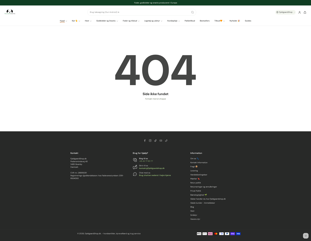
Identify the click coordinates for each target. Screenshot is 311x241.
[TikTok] (155, 140)
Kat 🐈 (75, 21)
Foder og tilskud (130, 21)
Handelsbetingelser (198, 175)
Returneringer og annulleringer (203, 187)
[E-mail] (161, 140)
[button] (285, 12)
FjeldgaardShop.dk (93, 233)
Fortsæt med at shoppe (155, 99)
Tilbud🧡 (218, 21)
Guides (248, 21)
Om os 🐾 (194, 158)
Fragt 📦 (194, 166)
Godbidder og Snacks (106, 21)
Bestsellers (205, 21)
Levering (194, 171)
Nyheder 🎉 (235, 21)
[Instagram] (150, 140)
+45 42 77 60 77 (146, 161)
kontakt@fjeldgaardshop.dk (152, 168)
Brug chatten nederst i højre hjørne (155, 175)
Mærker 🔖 (195, 179)
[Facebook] (144, 140)
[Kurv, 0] (305, 12)
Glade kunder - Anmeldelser (202, 203)
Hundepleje (172, 21)
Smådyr (193, 215)
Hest (87, 21)
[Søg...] (192, 12)
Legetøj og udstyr (152, 21)
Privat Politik (195, 191)
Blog (192, 207)
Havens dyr (195, 219)
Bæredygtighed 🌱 (198, 195)
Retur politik (195, 183)
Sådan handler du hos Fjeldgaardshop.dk (208, 199)
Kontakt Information (198, 162)
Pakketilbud (190, 21)
